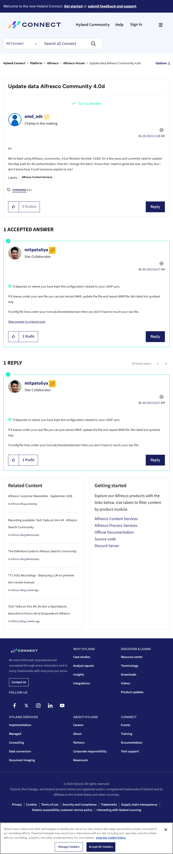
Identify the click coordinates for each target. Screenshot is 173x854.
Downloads (128, 674)
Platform (36, 63)
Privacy (17, 804)
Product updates (132, 692)
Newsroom (80, 760)
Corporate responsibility (90, 751)
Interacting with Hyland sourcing (119, 810)
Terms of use (49, 804)
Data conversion (20, 751)
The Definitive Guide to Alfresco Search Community (42, 551)
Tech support (130, 751)
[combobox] (70, 43)
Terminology (129, 666)
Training (126, 734)
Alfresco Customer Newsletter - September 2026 (40, 496)
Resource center (132, 657)
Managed (15, 734)
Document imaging (22, 760)
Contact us (18, 682)
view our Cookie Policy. (111, 838)
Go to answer (90, 103)
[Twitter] (26, 705)
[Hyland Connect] (34, 25)
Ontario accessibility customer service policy (62, 810)
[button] (13, 207)
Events (125, 725)
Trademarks (109, 804)
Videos (125, 683)
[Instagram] (38, 705)
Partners (78, 742)
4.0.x (22, 190)
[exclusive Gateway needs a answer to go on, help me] (166, 363)
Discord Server (107, 546)
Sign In (136, 24)
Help (119, 24)
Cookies (31, 804)
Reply (155, 207)
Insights (78, 674)
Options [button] (161, 63)
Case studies (81, 657)
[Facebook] (14, 705)
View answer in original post (26, 322)
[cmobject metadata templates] (158, 363)
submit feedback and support (112, 6)
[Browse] (160, 25)
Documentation (131, 742)
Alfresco (53, 63)
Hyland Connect (14, 63)
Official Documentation (114, 532)
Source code (105, 539)
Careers (78, 725)
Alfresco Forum (74, 63)
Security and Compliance (80, 804)
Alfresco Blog (18, 504)
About (77, 734)
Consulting (16, 742)
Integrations (81, 683)
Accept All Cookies (101, 847)
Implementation (20, 725)
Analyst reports (83, 666)
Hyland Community (93, 24)
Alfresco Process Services (116, 525)
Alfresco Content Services (37, 177)
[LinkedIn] (50, 705)
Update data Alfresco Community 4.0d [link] (115, 63)
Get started (73, 6)
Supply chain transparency (139, 804)
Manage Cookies (69, 847)
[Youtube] (62, 705)
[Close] (166, 830)
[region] (86, 838)
